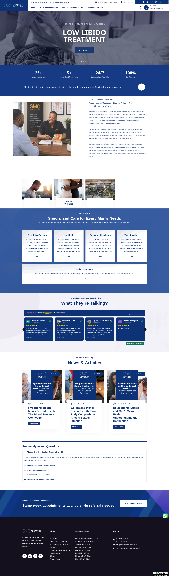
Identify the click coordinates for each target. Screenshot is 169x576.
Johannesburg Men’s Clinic (84, 541)
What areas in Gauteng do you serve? (41, 479)
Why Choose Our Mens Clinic (73, 7)
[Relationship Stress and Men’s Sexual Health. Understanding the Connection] (127, 386)
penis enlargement (125, 122)
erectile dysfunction (109, 122)
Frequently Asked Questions (60, 550)
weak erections (114, 125)
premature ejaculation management (127, 457)
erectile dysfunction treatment (104, 457)
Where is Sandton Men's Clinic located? (41, 465)
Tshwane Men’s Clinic (83, 544)
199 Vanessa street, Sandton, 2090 (128, 548)
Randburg (107, 149)
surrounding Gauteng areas (125, 149)
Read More (84, 54)
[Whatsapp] (160, 2)
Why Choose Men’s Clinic (59, 544)
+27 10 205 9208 (156, 8)
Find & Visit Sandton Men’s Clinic (87, 538)
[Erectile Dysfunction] (37, 256)
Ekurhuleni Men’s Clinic (83, 547)
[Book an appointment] (141, 87)
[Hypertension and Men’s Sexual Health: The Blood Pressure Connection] (42, 386)
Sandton (138, 146)
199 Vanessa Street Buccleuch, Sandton (111, 131)
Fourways (99, 149)
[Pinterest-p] (152, 2)
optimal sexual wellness (115, 155)
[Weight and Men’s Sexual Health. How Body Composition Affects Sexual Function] (84, 386)
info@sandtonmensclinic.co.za (107, 2)
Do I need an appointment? (37, 470)
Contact (52, 547)
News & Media (55, 553)
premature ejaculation (97, 125)
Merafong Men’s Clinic (83, 556)
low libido (135, 122)
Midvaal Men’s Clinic (82, 559)
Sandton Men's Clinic (36, 404)
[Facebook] (148, 2)
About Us (53, 538)
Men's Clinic (54, 374)
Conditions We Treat (95, 7)
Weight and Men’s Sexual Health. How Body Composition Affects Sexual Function (83, 414)
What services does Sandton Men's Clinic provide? (46, 452)
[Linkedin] (144, 2)
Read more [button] (29, 338)
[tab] (80, 61)
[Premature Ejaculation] (100, 256)
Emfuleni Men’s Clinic (82, 550)
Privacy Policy (55, 559)
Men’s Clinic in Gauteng (58, 541)
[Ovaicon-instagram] (156, 2)
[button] (145, 329)
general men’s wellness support (35, 460)
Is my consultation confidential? (38, 475)
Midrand (92, 149)
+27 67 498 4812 (122, 541)
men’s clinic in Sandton (137, 116)
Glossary (53, 556)
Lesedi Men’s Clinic (82, 553)
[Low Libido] (69, 256)
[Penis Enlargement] (84, 278)
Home (33, 7)
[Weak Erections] (132, 256)
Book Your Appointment (49, 7)
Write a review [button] (136, 313)
